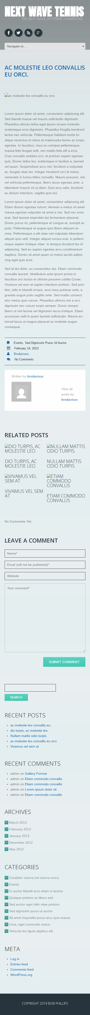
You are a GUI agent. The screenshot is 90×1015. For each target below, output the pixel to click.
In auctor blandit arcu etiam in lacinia (36, 891)
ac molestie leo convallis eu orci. (33, 741)
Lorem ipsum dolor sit (41, 789)
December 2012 (21, 842)
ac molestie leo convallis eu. (30, 725)
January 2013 (19, 836)
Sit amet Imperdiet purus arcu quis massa (39, 918)
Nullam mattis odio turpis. (64, 463)
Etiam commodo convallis (66, 498)
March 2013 (18, 822)
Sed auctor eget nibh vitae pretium (34, 904)
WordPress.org (21, 975)
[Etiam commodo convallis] (66, 481)
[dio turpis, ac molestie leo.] (24, 448)
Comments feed (22, 969)
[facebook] (8, 33)
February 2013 (20, 829)
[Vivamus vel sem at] (24, 478)
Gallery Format (36, 773)
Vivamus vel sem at (24, 493)
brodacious (21, 354)
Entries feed (19, 964)
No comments (24, 359)
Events (18, 343)
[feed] (28, 33)
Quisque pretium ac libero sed (31, 898)
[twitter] (18, 33)
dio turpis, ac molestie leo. (21, 463)
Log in (14, 959)
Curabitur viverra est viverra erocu (34, 878)
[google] (38, 33)
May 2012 (16, 849)
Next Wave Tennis (44, 11)
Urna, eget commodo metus (29, 924)
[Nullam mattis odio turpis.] (66, 448)
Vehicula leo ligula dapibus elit (31, 931)
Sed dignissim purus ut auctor (45, 343)
